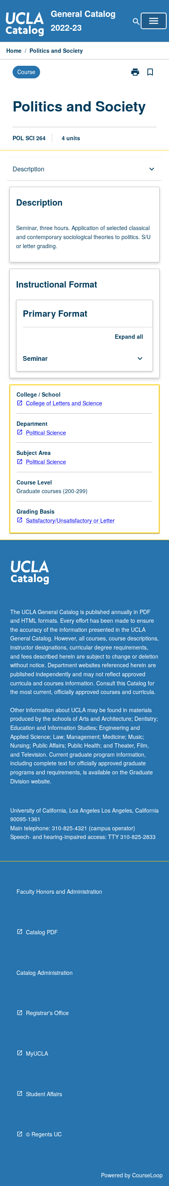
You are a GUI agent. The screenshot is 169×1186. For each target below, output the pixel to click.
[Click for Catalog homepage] (24, 25)
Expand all (129, 336)
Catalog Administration (45, 972)
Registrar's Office (47, 1013)
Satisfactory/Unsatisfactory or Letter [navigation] (70, 520)
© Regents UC (44, 1134)
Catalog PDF (42, 932)
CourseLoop (147, 1175)
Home (14, 50)
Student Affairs (44, 1094)
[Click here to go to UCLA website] (30, 573)
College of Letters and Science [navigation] (64, 403)
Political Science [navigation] (46, 432)
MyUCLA (37, 1053)
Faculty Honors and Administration (59, 891)
